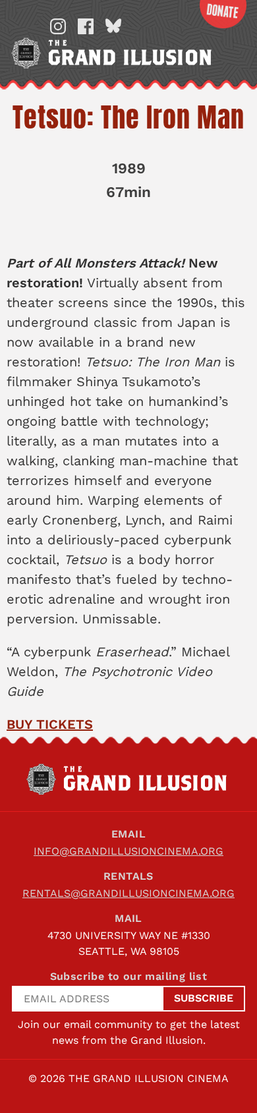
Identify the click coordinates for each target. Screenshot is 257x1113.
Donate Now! (222, 14)
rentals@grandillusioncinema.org (128, 893)
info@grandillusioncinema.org (128, 851)
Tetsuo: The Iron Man (128, 117)
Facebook (85, 26)
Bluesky (113, 26)
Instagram (58, 26)
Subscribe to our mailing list (129, 976)
